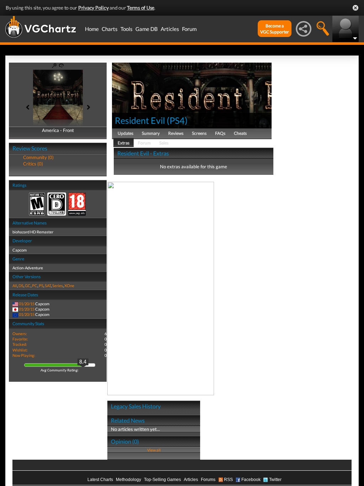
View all (154, 450)
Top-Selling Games (162, 479)
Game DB (146, 29)
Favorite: (20, 339)
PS (41, 285)
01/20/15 (26, 303)
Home (92, 29)
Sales (163, 143)
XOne (69, 285)
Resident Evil (140, 120)
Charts (110, 29)
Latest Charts (100, 479)
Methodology (128, 479)
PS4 (177, 120)
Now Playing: (23, 355)
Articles (170, 29)
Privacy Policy (93, 8)
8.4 (82, 362)
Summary (151, 133)
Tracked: (19, 344)
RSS (228, 479)
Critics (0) (33, 164)
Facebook (251, 479)
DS (20, 285)
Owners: (19, 333)
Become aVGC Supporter (274, 29)
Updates (125, 133)
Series (57, 285)
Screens (199, 133)
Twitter (275, 479)
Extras (123, 143)
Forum (189, 29)
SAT (48, 285)
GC (28, 285)
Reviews (175, 133)
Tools (127, 29)
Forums (208, 479)
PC (34, 285)
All (14, 285)
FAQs (220, 133)
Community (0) (38, 157)
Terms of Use (140, 8)
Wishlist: (20, 350)
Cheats (240, 133)
